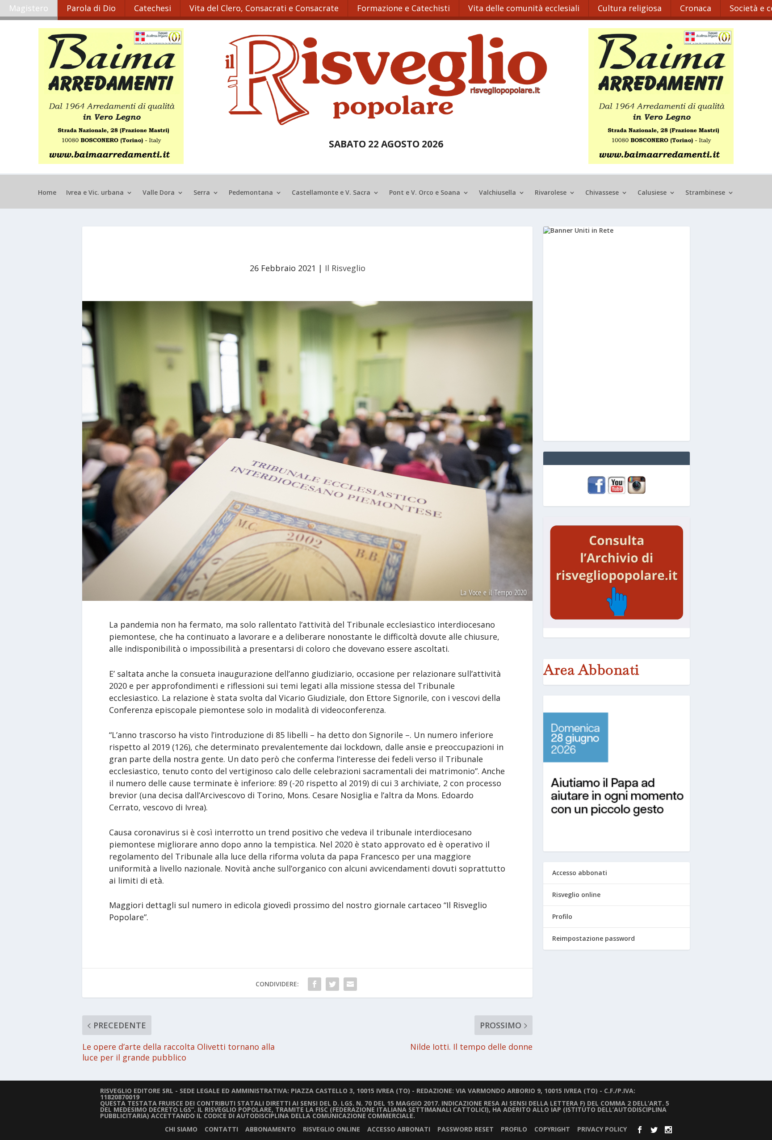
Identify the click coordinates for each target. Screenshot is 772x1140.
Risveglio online (576, 894)
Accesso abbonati (579, 872)
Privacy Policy (602, 1129)
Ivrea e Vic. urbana (95, 193)
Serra (201, 193)
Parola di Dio (91, 8)
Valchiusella (497, 193)
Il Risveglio (345, 268)
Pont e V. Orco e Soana (424, 193)
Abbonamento (270, 1129)
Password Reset (465, 1129)
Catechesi (152, 8)
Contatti (221, 1129)
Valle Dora (159, 193)
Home (47, 193)
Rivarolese (550, 193)
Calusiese (652, 193)
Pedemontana (251, 193)
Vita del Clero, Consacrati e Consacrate (264, 8)
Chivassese (602, 193)
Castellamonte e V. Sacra (331, 193)
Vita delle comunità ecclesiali (523, 8)
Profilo (562, 916)
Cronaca (695, 8)
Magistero (28, 8)
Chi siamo (181, 1129)
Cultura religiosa (630, 8)
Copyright (552, 1129)
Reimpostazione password (593, 938)
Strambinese (705, 193)
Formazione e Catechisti (403, 8)
